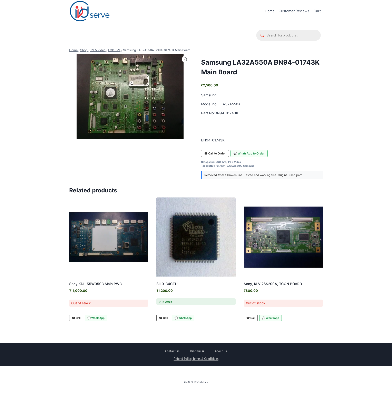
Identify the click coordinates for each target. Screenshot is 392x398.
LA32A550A (234, 165)
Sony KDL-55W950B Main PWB (95, 284)
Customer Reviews (294, 11)
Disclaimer (197, 351)
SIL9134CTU (167, 284)
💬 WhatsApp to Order (249, 153)
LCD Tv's (221, 161)
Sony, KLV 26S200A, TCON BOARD (273, 284)
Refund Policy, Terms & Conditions (196, 359)
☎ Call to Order (215, 153)
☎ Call (76, 318)
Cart (317, 11)
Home (270, 11)
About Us (221, 351)
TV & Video (234, 161)
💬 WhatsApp (96, 318)
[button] (185, 59)
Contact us (172, 351)
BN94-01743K (216, 165)
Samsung (248, 165)
